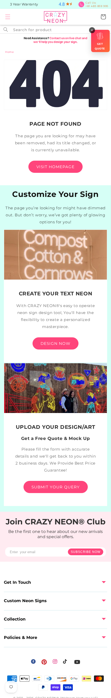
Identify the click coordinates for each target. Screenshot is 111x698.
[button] (7, 17)
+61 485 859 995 (96, 4)
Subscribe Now (85, 552)
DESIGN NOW (55, 343)
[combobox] (55, 29)
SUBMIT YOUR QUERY (55, 487)
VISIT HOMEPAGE (55, 166)
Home (9, 52)
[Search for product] (5, 29)
